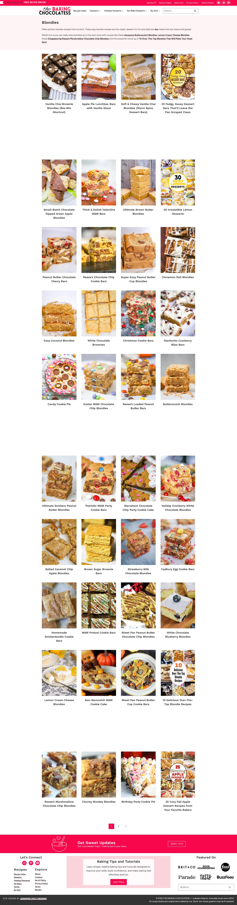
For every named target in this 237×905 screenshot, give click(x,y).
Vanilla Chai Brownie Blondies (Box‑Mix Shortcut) (59, 108)
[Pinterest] (223, 2)
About (37, 874)
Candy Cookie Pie (59, 404)
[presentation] (59, 77)
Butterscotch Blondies (178, 404)
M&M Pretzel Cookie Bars (99, 632)
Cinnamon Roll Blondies (178, 277)
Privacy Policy (192, 3)
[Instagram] (218, 2)
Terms (37, 887)
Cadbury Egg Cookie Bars (178, 569)
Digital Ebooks (207, 3)
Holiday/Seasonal (22, 880)
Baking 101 (151, 3)
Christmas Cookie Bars (138, 340)
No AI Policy (40, 880)
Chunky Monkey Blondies (99, 801)
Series (17, 887)
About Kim (179, 3)
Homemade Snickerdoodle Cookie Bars (59, 636)
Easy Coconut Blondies (59, 340)
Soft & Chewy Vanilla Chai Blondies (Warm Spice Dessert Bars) (138, 108)
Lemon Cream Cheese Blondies (173, 35)
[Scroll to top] (234, 896)
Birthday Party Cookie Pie (138, 801)
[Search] (229, 887)
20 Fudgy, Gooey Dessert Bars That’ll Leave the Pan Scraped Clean (177, 108)
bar (156, 29)
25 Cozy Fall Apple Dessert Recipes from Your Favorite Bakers (177, 805)
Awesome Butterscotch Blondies (140, 35)
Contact (38, 877)
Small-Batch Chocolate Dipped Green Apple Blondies (59, 213)
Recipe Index (79, 10)
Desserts (18, 877)
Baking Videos (165, 3)
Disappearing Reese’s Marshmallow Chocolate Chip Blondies (78, 38)
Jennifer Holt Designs (33, 898)
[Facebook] (228, 2)
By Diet (17, 890)
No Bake (18, 884)
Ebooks (38, 890)
